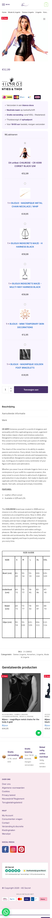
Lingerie (38, 12)
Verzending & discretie (12, 826)
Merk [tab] (4, 420)
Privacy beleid (8, 795)
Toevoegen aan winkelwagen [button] (38, 733)
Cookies (6, 791)
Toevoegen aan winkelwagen (31, 390)
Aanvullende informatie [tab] (13, 413)
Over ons (6, 784)
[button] (44, 19)
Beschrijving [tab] (8, 406)
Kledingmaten (8, 830)
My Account (7, 815)
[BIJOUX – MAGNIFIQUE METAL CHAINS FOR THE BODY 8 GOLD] (21, 692)
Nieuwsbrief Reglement (13, 798)
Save (5, 18)
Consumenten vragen (12, 819)
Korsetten (47, 12)
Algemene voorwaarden (13, 787)
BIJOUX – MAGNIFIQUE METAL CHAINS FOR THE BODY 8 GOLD (20, 720)
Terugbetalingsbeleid (12, 802)
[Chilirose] (12, 84)
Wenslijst (6, 834)
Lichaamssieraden (10, 716)
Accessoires (7, 714)
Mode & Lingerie (14, 12)
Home (4, 12)
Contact (5, 823)
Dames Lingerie (28, 12)
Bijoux (5, 725)
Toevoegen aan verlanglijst (36, 679)
